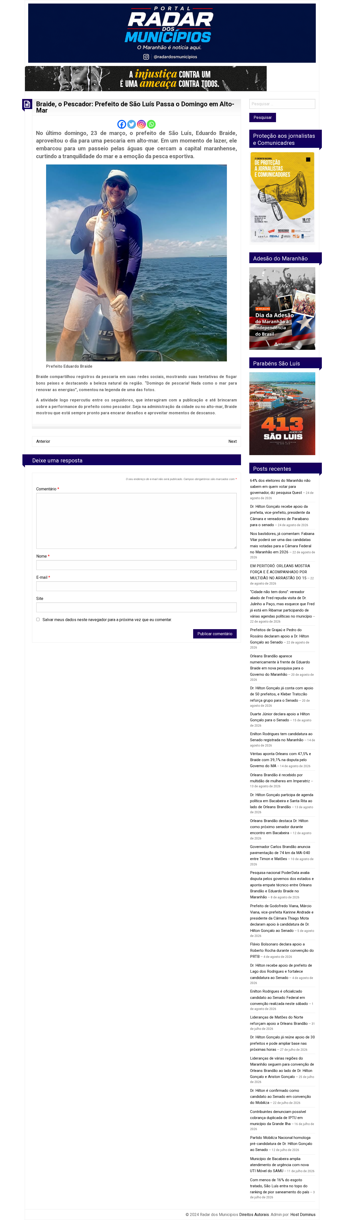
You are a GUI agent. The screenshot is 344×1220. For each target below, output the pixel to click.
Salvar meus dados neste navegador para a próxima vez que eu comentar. (107, 619)
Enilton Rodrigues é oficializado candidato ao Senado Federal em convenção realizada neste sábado (279, 997)
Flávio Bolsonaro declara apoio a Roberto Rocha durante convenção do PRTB (282, 950)
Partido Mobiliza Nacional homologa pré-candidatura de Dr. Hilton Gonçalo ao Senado (281, 1143)
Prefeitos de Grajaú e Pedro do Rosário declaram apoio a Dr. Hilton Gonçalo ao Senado (279, 636)
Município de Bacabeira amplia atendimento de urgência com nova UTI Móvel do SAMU (279, 1165)
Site (39, 598)
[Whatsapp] (151, 124)
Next (232, 441)
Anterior (43, 441)
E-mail (43, 577)
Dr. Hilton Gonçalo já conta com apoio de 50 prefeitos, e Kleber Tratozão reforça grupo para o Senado (281, 694)
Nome (43, 556)
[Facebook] (121, 124)
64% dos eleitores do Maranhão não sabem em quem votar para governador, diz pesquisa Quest (280, 486)
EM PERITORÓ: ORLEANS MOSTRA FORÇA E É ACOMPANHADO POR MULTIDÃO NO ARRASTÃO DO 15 (280, 572)
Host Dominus (303, 1214)
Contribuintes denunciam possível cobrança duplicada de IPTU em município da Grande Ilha (278, 1117)
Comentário (47, 489)
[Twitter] (131, 124)
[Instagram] (141, 124)
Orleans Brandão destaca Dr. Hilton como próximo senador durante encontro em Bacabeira (279, 827)
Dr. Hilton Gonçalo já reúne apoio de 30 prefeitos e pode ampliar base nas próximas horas (282, 1043)
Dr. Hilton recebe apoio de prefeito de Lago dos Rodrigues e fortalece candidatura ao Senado (281, 971)
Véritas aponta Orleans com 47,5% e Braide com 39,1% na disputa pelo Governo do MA (280, 760)
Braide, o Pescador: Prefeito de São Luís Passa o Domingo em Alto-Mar (135, 107)
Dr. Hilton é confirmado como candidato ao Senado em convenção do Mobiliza (280, 1096)
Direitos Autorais (254, 1214)
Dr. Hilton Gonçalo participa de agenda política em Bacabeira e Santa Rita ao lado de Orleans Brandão (281, 801)
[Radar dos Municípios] (172, 32)
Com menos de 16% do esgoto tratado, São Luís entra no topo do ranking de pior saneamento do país (279, 1186)
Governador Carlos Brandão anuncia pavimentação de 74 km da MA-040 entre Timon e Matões (280, 852)
